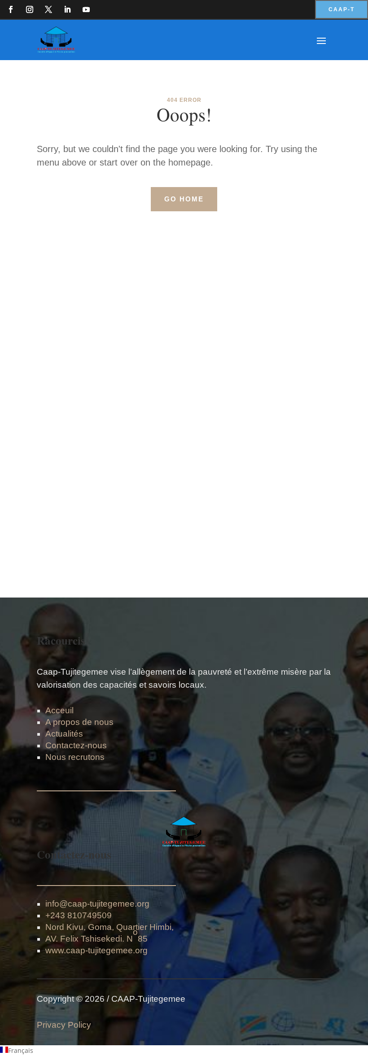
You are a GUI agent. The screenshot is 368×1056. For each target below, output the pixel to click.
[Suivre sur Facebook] (11, 9)
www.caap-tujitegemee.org (96, 950)
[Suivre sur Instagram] (29, 9)
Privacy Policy (64, 1025)
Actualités (64, 733)
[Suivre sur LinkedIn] (67, 9)
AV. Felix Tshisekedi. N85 (96, 935)
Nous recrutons (75, 757)
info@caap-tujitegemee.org (97, 903)
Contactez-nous (76, 745)
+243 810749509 (78, 915)
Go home (184, 199)
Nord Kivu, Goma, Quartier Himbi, (109, 927)
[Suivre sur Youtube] (86, 9)
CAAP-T (342, 9)
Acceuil (59, 710)
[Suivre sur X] (48, 9)
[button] (184, 1050)
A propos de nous (79, 722)
